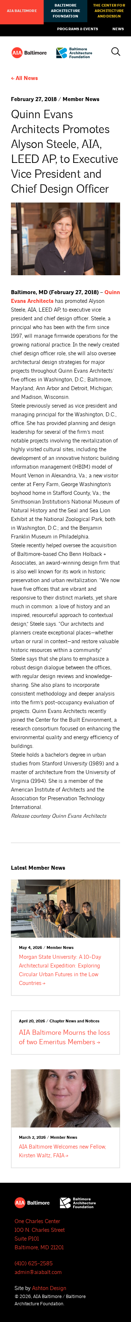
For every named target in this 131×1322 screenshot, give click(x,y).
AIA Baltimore (22, 10)
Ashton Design (49, 1288)
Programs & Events (77, 29)
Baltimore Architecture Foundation (65, 11)
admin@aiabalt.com (38, 1272)
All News (27, 78)
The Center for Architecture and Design (109, 11)
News (118, 29)
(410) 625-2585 (34, 1263)
